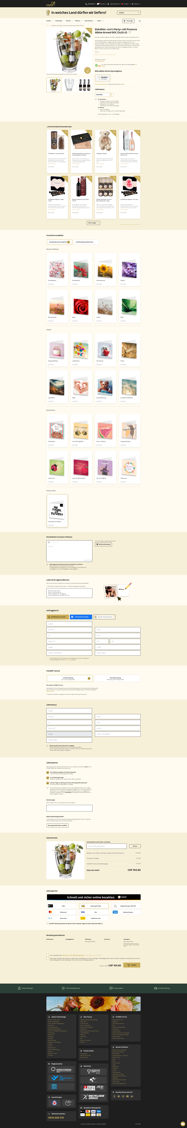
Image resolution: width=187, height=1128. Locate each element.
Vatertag (50, 1038)
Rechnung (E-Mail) (96, 906)
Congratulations (125, 441)
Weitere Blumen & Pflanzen (119, 1076)
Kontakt (82, 1042)
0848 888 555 (56, 1117)
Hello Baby (51, 441)
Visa (96, 912)
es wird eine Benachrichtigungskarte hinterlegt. (63, 773)
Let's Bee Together (78, 441)
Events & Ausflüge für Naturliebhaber (57, 1031)
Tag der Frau (51, 1034)
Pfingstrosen (115, 1066)
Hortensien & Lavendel (118, 1074)
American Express (128, 912)
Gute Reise (51, 398)
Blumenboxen (116, 1053)
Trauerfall (50, 1055)
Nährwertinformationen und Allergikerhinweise (105, 54)
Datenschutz (83, 1021)
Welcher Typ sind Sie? (85, 1055)
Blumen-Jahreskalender (118, 1051)
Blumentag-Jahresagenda (54, 1029)
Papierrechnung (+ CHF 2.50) (128, 906)
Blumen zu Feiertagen (53, 1021)
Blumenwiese (52, 317)
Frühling (50, 1044)
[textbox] (69, 624)
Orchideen (115, 1068)
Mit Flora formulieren (105, 544)
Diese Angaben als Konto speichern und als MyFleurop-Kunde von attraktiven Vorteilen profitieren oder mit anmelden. (69, 659)
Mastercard (63, 912)
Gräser (98, 317)
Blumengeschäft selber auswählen (57, 825)
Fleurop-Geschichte (85, 1025)
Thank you (124, 478)
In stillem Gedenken (127, 398)
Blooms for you (116, 1057)
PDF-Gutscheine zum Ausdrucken (120, 1033)
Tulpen (114, 1065)
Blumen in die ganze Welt (118, 1027)
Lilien (113, 1061)
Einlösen (135, 846)
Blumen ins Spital (52, 1053)
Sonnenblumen (116, 1063)
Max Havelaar (115, 1081)
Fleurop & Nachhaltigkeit (86, 1027)
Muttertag (50, 1036)
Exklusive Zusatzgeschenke (119, 1083)
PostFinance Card (96, 918)
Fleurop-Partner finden (118, 1038)
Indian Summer (52, 1047)
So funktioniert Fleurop (118, 1023)
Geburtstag (51, 1025)
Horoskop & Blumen (53, 1027)
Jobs (81, 1038)
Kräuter (114, 1070)
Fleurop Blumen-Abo (117, 1019)
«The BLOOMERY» (84, 1033)
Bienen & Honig (52, 1040)
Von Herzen (99, 361)
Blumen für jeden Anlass (54, 1019)
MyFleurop (115, 1021)
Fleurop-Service (116, 1036)
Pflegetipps (115, 1078)
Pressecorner (83, 1029)
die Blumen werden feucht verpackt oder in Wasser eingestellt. (65, 778)
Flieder (123, 280)
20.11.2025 (93, 955)
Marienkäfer (76, 280)
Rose (73, 317)
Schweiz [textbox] (50, 647)
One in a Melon (101, 441)
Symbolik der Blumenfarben (119, 1079)
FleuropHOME (83, 1053)
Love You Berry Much (78, 478)
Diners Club (63, 918)
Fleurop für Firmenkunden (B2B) (120, 1034)
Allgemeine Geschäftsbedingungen (89, 1019)
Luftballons (76, 361)
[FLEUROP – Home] (50, 4)
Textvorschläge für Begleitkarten (56, 1023)
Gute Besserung (101, 398)
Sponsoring (83, 1036)
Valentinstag (51, 1033)
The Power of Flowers (54, 522)
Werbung (82, 1034)
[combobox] (69, 623)
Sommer (50, 1046)
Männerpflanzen (116, 1072)
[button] (49, 20)
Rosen (114, 1059)
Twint (63, 906)
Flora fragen (130, 21)
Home (47, 25)
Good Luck (51, 478)
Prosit (122, 361)
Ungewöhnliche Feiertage (54, 1042)
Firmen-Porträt (84, 1023)
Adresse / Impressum (85, 1040)
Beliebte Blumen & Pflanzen (119, 1050)
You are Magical (101, 478)
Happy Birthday (53, 361)
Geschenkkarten (116, 1031)
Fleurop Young (84, 1057)
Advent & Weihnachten (54, 1049)
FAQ (113, 1025)
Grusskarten (115, 1029)
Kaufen (133, 965)
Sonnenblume (100, 280)
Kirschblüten (52, 280)
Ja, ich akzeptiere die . (75, 955)
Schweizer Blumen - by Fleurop (120, 1055)
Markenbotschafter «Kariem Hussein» (89, 1031)
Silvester (50, 1051)
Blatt (122, 317)
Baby (73, 398)
